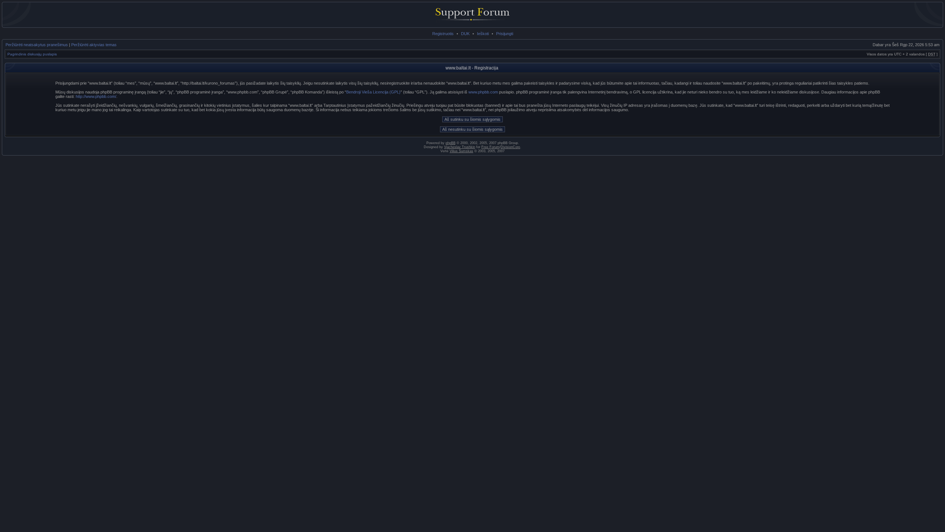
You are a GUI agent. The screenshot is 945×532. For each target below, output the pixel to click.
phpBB (451, 143)
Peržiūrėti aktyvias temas (94, 44)
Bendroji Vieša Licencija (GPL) (373, 92)
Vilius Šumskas (461, 151)
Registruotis (443, 33)
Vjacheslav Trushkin (459, 147)
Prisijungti (504, 33)
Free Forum (490, 147)
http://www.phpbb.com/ (96, 96)
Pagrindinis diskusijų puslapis (32, 54)
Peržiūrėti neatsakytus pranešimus (37, 44)
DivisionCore (510, 147)
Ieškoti (483, 33)
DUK (465, 33)
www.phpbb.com (483, 92)
